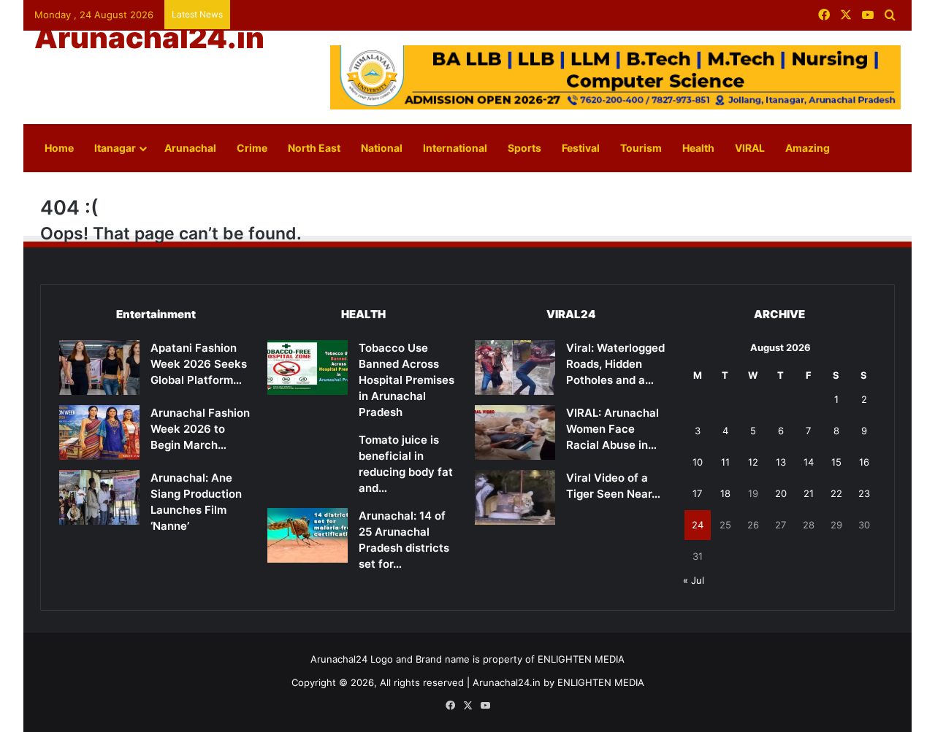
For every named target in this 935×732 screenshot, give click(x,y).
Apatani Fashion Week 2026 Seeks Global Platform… (198, 364)
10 (697, 462)
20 (781, 493)
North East (314, 148)
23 (864, 493)
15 (836, 462)
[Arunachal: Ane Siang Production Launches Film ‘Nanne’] (99, 497)
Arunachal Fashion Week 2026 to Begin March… (200, 429)
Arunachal (190, 148)
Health (698, 148)
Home (59, 148)
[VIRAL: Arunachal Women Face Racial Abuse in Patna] (515, 432)
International (455, 148)
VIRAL (750, 148)
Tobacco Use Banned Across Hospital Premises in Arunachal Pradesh (406, 380)
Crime (252, 148)
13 (781, 462)
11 (725, 462)
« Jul (693, 580)
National (381, 148)
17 (697, 493)
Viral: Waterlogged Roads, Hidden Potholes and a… (615, 364)
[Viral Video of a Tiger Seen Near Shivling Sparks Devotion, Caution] (515, 497)
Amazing (807, 148)
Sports (524, 148)
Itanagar (115, 148)
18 (725, 493)
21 (809, 493)
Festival (581, 148)
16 (864, 462)
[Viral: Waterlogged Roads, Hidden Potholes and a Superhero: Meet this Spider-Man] (515, 367)
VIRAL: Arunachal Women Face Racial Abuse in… (612, 429)
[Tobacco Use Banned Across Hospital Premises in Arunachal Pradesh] (307, 367)
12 (753, 462)
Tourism (641, 148)
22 (836, 493)
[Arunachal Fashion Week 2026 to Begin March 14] (99, 432)
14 (809, 462)
